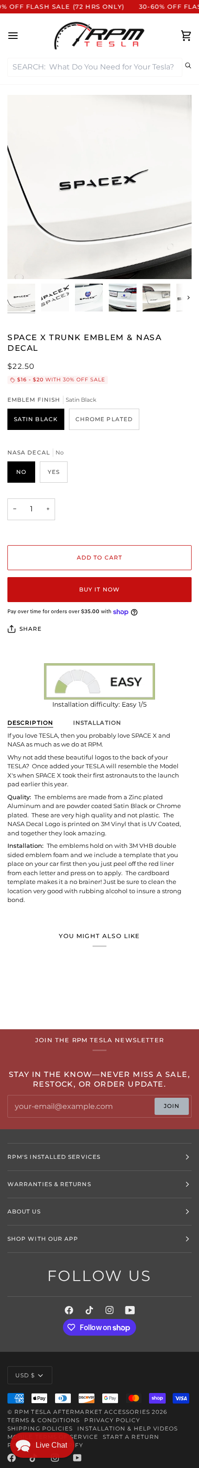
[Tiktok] (89, 1310)
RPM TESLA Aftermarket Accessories (82, 1411)
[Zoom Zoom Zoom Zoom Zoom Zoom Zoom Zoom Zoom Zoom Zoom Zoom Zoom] (99, 187)
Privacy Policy (112, 1420)
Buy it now (99, 589)
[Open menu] (21, 35)
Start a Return (131, 1436)
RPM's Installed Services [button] (53, 1156)
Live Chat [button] (51, 1445)
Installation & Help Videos (127, 1428)
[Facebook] (69, 1310)
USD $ (25, 1375)
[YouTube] (130, 1310)
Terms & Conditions (43, 1420)
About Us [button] (24, 1211)
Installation (97, 722)
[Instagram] (109, 1310)
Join (172, 1105)
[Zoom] (25, 262)
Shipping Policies (40, 1428)
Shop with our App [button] (42, 1238)
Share (30, 628)
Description (30, 722)
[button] (42, 1445)
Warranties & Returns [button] (49, 1184)
